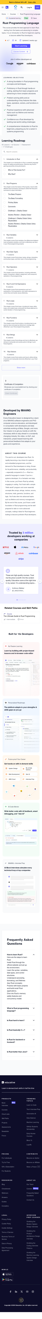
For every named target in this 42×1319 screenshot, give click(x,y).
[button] (2, 7)
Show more (21, 367)
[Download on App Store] (8, 1274)
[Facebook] (10, 1293)
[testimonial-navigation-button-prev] (2, 581)
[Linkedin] (16, 1293)
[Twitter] (22, 1293)
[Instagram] (33, 1293)
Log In (29, 7)
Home (4, 14)
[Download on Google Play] (8, 1280)
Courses (13, 14)
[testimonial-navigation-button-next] (40, 581)
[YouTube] (27, 1293)
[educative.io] (7, 7)
